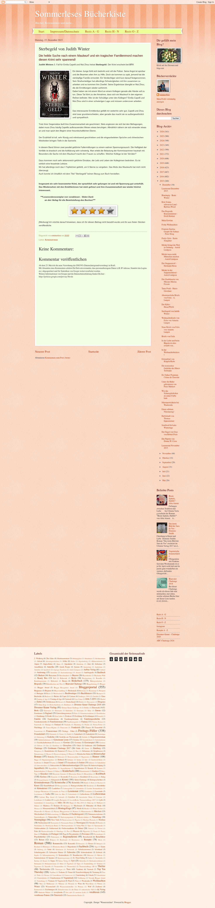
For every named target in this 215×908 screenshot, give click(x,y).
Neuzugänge (40, 819)
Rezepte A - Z (162, 630)
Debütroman (50, 702)
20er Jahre (50, 658)
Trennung (95, 872)
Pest (68, 831)
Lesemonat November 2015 (170, 446)
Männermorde (86, 811)
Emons (98, 710)
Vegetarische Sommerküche (174, 553)
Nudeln (100, 823)
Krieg (103, 777)
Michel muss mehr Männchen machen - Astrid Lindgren (170, 256)
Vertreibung (41, 881)
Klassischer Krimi (75, 774)
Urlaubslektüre (42, 878)
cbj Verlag (101, 889)
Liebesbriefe (72, 794)
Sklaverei (90, 855)
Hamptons (37, 751)
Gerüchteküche (100, 740)
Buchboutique (70, 693)
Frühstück (53, 734)
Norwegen (80, 822)
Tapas (79, 863)
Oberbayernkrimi (67, 825)
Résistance (46, 847)
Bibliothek (54, 681)
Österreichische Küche (74, 895)
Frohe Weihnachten (169, 224)
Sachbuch (83, 846)
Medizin (57, 805)
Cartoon (72, 696)
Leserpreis (88, 791)
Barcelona (52, 675)
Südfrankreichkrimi (96, 861)
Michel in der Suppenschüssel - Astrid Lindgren (170, 272)
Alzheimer (98, 664)
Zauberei (99, 886)
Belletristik (63, 678)
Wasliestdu (86, 881)
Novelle (92, 823)
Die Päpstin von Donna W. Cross (169, 440)
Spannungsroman (64, 858)
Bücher (56, 696)
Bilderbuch (77, 680)
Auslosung (41, 672)
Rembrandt (63, 840)
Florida (87, 724)
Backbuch (101, 672)
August (165, 466)
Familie (37, 718)
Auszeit (78, 672)
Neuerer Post (42, 351)
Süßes (62, 863)
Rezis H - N (112, 31)
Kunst (36, 785)
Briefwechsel (58, 693)
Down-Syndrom (55, 705)
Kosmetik (64, 777)
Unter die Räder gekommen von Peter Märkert (169, 384)
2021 (162, 154)
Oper (89, 825)
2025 (162, 136)
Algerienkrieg (83, 661)
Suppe (52, 861)
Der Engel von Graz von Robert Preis (170, 433)
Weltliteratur (50, 884)
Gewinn (66, 742)
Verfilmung (81, 878)
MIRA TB (61, 802)
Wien (80, 883)
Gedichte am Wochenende (69, 737)
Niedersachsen (67, 820)
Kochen (43, 776)
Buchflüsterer (86, 693)
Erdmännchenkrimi (87, 713)
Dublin (86, 707)
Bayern (75, 675)
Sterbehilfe (99, 858)
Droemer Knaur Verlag (45, 707)
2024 (162, 140)
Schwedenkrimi (86, 852)
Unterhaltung (80, 875)
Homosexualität (73, 757)
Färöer (61, 734)
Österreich (58, 895)
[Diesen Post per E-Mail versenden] (76, 235)
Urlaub (90, 875)
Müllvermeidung (53, 814)
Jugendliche (53, 768)
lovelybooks (58, 892)
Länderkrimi (38, 803)
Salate (103, 846)
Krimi (65, 779)
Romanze (81, 843)
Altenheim (79, 664)
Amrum (77, 667)
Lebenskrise (80, 788)
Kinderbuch (68, 770)
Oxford (100, 828)
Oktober (166, 457)
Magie (71, 803)
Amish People (64, 667)
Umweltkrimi (57, 875)
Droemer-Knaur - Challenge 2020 (168, 635)
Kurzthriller (101, 785)
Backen (41, 675)
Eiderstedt (47, 710)
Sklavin (99, 855)
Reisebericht (87, 837)
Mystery (48, 811)
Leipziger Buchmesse (41, 791)
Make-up (90, 803)
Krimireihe (60, 782)
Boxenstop (92, 690)
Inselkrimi (37, 762)
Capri (64, 696)
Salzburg (40, 849)
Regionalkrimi (70, 836)
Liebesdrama (85, 794)
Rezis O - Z (132, 31)
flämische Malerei (44, 892)
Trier (103, 872)
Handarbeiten (49, 751)
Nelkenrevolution (83, 817)
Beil (54, 678)
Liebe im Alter (60, 794)
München (65, 814)
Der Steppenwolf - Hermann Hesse (169, 264)
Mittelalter (89, 805)
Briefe (48, 693)
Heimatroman (38, 754)
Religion (53, 840)
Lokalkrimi (38, 800)
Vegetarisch (68, 877)
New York (55, 820)
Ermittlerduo (101, 713)
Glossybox (67, 745)
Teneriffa (48, 866)
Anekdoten (98, 667)
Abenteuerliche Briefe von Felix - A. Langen (171, 297)
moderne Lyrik (80, 892)
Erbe (75, 713)
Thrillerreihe (44, 869)
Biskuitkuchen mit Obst (54, 684)
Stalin (90, 858)
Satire (49, 849)
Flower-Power (98, 724)
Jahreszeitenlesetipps (70, 765)
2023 (162, 145)
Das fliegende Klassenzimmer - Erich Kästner (170, 213)
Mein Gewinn (167, 220)
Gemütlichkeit (87, 740)
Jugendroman (79, 768)
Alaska (72, 661)
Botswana (82, 690)
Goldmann (88, 745)
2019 (162, 163)
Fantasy (84, 721)
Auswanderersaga (66, 672)
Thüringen (58, 869)
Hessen (48, 754)
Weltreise (61, 884)
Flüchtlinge (38, 727)
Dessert (60, 702)
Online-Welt (80, 825)
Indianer (70, 760)
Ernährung (40, 716)
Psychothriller (40, 836)
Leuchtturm (38, 794)
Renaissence (76, 840)
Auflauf (102, 670)
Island (60, 762)
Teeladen (100, 863)
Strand (45, 861)
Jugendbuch (39, 768)
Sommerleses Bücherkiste (80, 13)
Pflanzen (76, 831)
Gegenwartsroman (97, 736)
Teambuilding (88, 863)
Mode (99, 805)
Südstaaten (37, 863)
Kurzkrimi (90, 785)
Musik (79, 808)
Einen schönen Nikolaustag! (168, 410)
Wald (70, 881)
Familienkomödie (40, 722)
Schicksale (70, 849)
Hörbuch (61, 759)
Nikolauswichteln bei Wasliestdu (170, 403)
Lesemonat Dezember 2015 (170, 189)
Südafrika (82, 861)
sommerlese (165, 95)
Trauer (70, 872)
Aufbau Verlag (90, 669)
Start (41, 31)
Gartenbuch (78, 734)
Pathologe (60, 831)
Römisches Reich (58, 847)
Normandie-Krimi (67, 823)
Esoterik (100, 716)
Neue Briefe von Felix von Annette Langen (171, 329)
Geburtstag (40, 737)
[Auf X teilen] (82, 235)
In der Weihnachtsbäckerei (170, 352)
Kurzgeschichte (62, 785)
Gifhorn (39, 745)
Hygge (36, 760)
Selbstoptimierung (49, 855)
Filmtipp (48, 724)
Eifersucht (58, 710)
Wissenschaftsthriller (67, 886)
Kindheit (95, 771)
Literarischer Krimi (85, 797)
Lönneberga (50, 803)
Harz (77, 751)
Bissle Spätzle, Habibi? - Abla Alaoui (174, 500)
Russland (37, 847)
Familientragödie (72, 722)
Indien (79, 760)
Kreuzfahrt (94, 777)
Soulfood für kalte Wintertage (169, 426)
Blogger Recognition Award (64, 687)
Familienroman (56, 721)
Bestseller (99, 678)
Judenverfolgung (97, 765)
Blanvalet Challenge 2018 (173, 581)
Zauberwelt (38, 889)
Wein (41, 884)
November (166, 453)
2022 (162, 149)
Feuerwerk (37, 724)
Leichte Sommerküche (95, 788)
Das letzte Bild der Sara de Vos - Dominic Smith (174, 528)
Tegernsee (37, 866)
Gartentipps (101, 734)
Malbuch (100, 803)
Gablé (69, 734)
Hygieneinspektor (48, 760)
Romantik (71, 843)
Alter (89, 664)
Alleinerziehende (97, 661)
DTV (94, 699)
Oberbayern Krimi (51, 825)
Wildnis (99, 884)
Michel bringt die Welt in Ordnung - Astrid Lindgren (171, 247)
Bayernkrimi (87, 675)
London (48, 800)
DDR (87, 699)
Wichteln (71, 884)
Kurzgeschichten (77, 785)
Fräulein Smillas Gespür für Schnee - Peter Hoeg (170, 231)
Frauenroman (51, 731)
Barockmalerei (64, 675)
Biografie (38, 683)
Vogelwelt (61, 881)
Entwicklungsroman (63, 713)
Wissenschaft (50, 886)
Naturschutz (52, 817)
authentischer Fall (87, 889)
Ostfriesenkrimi (39, 828)
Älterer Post (144, 351)
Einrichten (69, 710)
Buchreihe (38, 696)
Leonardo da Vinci (58, 791)
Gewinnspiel (89, 742)
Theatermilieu (58, 866)
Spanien (51, 858)
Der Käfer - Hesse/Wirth (168, 305)
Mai (164, 480)
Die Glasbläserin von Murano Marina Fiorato (170, 281)
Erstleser (68, 716)
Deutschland (70, 702)
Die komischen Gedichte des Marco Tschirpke (171, 368)
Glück (79, 745)
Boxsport (102, 690)
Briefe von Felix (168, 336)
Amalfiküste (38, 667)
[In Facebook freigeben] (85, 235)
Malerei (36, 806)
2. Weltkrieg (38, 658)
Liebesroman (99, 793)
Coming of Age (42, 699)
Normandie (54, 823)
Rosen (90, 843)
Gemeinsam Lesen (61, 739)
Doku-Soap (42, 705)
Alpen (58, 664)
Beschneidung (87, 678)
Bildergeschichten (96, 681)
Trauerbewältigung (82, 872)
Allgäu (36, 664)
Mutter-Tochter (98, 808)
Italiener (91, 762)
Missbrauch (78, 805)
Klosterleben (88, 774)
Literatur (99, 797)
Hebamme (86, 751)
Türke (39, 875)
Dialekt (81, 702)
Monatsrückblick (49, 808)
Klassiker (44, 773)
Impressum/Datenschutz (64, 31)
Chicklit (95, 696)
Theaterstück (71, 866)
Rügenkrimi (72, 846)
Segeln (36, 855)
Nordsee (102, 819)
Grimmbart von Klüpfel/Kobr (168, 360)
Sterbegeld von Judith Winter (170, 312)
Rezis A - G (92, 31)
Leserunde (99, 791)
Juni (164, 475)
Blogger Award (43, 687)
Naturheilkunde (39, 817)
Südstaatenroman (50, 863)
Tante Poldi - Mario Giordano (169, 289)
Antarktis (37, 670)
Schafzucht (59, 849)
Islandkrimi (72, 762)
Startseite (93, 351)
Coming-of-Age (56, 699)
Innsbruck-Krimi (97, 760)
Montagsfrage (64, 808)
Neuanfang (96, 817)
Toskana (62, 872)
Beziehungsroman (40, 681)
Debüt (39, 701)
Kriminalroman (51, 239)
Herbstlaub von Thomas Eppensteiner (168, 418)
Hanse (70, 751)
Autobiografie (89, 672)
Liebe (47, 794)
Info (86, 760)
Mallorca (46, 805)
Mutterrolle (38, 811)
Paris (36, 831)
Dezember (166, 184)
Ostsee (80, 828)
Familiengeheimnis (71, 719)
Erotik (49, 716)
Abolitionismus (100, 658)
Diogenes (101, 701)
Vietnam (51, 881)
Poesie (95, 831)
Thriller (101, 866)
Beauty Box (42, 678)
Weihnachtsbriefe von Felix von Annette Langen (170, 320)
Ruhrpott (100, 843)
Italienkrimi (101, 762)
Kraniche (74, 777)
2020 (162, 158)
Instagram (161, 626)
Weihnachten (99, 880)
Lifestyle (61, 797)
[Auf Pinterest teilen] (88, 235)
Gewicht (57, 742)
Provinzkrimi (98, 834)
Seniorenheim (64, 855)
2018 (162, 167)
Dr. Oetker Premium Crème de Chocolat (170, 376)
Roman (38, 843)
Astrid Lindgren (74, 670)
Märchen (97, 811)
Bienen (64, 681)
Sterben (36, 861)
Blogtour (48, 690)
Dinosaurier (91, 702)
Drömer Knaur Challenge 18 (71, 707)
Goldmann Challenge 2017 (59, 748)
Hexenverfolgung (60, 754)
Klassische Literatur (59, 774)
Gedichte (51, 736)
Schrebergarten (39, 852)
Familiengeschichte (92, 718)
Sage (96, 847)
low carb (69, 892)
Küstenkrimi (42, 788)
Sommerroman (39, 858)
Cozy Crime (78, 699)
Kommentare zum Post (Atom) (57, 357)
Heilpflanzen (98, 751)
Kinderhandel (84, 771)
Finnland (57, 724)
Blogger (102, 684)
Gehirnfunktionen (44, 740)
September (167, 462)
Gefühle (84, 737)
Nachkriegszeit (78, 814)
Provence (86, 833)
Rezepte (88, 839)
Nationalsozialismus (95, 814)
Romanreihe (58, 843)
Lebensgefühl (67, 788)
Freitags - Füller (68, 731)
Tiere (68, 869)
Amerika (50, 666)
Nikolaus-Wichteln (89, 820)
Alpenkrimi (68, 664)
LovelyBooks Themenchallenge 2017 (83, 800)
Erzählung (78, 716)
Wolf (89, 886)
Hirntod (71, 754)
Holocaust (60, 757)
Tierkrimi (79, 869)
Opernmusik (98, 825)
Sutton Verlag (63, 861)
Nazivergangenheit (67, 817)
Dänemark (96, 707)
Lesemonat (73, 791)
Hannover (61, 751)
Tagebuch (70, 863)
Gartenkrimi (90, 734)
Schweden (71, 852)
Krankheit (83, 777)
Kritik (86, 783)
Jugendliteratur (66, 768)
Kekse (57, 771)
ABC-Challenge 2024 (165, 640)
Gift (47, 745)
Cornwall (68, 699)
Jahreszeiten (54, 765)
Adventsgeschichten (52, 661)
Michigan (66, 806)
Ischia (53, 762)
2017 (162, 172)
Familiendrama (53, 719)
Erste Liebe (58, 716)
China (103, 696)
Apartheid (46, 670)
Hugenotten (85, 757)
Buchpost (100, 693)
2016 (162, 176)
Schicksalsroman (84, 849)
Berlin (73, 678)
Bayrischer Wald (99, 675)
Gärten (87, 748)
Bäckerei (48, 696)
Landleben (56, 788)
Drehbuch (67, 705)
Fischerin (67, 724)
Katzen (50, 771)
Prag (64, 834)
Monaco (37, 808)
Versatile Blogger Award (97, 878)
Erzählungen (89, 716)
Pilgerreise (86, 831)
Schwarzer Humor (56, 852)
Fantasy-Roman (97, 722)
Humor (95, 756)
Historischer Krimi (84, 754)
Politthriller (44, 834)
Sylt (73, 860)
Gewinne (78, 742)
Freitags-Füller (87, 730)
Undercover (68, 875)
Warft (77, 881)
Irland (46, 762)
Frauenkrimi (38, 731)
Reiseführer (100, 836)
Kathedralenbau (39, 771)
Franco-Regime (51, 727)
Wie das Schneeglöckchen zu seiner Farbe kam (170, 394)
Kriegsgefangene (42, 780)
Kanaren (100, 768)
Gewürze (102, 742)
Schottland (98, 849)
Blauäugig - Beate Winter (169, 196)
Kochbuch (100, 773)
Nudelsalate (38, 825)
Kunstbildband (49, 785)
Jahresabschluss (42, 765)
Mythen (75, 811)
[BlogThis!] (79, 235)
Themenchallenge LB (86, 866)
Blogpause (38, 690)
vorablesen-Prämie (42, 895)
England (48, 713)
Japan (86, 765)
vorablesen (94, 892)
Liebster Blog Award (47, 797)
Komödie (54, 777)
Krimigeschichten (96, 779)
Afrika (64, 661)
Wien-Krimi (90, 884)
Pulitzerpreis (55, 837)
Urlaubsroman (55, 878)
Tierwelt (90, 869)
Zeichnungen (50, 889)
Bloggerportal (88, 687)
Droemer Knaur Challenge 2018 (87, 704)
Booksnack (72, 690)
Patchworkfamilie (47, 831)
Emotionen (38, 713)
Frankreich (75, 727)
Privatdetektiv (74, 834)
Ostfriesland (53, 828)
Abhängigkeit (76, 658)
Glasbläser (55, 745)
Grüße (78, 748)
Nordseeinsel (43, 823)
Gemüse (76, 740)
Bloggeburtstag (92, 684)
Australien (53, 672)
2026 (162, 131)
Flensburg (77, 724)
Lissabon (71, 797)
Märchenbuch (39, 814)
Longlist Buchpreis (60, 800)
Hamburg (97, 748)
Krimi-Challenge (81, 779)
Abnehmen (88, 658)
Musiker (87, 808)
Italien (81, 762)
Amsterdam (87, 667)
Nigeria (77, 820)
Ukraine (46, 875)
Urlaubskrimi (100, 875)
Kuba (93, 783)
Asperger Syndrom (59, 670)
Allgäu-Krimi (48, 664)
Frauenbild (98, 727)
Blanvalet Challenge (74, 683)
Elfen (89, 710)
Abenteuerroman (63, 658)
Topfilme (53, 872)
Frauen (88, 727)
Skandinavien (77, 855)
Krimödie (76, 782)
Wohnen (80, 886)
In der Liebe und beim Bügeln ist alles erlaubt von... (170, 343)
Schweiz (99, 852)
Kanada (90, 768)
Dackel (103, 699)
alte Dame (74, 889)
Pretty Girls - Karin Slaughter (169, 239)
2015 (162, 180)
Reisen (41, 839)
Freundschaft (39, 734)
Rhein (100, 840)
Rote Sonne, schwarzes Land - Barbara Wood (170, 204)
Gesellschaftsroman (44, 742)
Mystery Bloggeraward (61, 811)
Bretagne (40, 693)
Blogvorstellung (59, 690)
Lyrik (101, 800)
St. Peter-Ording (79, 858)
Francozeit (63, 727)
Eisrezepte (80, 710)
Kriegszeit (55, 779)
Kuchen (100, 783)
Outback (91, 828)
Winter (37, 886)
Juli (164, 471)
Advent (39, 661)
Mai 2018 (80, 803)
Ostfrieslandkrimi (68, 828)
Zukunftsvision (63, 889)
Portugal (54, 833)
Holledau (51, 756)
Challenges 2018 (84, 696)
